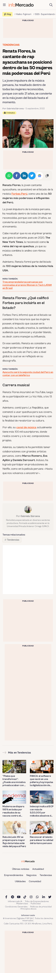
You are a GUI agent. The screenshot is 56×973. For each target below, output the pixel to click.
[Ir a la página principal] (21, 5)
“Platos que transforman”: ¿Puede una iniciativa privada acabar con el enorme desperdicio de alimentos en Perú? (14, 781)
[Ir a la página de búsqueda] (51, 5)
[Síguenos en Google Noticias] (39, 175)
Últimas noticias (20, 869)
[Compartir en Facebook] (16, 175)
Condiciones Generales (16, 906)
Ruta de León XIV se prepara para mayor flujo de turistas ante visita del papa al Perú (14, 842)
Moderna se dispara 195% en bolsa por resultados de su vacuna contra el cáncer (13, 811)
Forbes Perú (19, 193)
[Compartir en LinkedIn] (24, 175)
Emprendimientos (13, 875)
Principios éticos (28, 909)
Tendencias (10, 45)
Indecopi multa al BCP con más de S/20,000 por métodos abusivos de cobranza (41, 811)
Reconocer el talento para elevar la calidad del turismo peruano (41, 840)
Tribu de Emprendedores (37, 901)
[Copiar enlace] (47, 175)
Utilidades (20, 881)
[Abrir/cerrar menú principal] (4, 5)
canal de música (26, 427)
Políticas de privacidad (41, 906)
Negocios (31, 875)
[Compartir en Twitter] (32, 175)
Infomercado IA (15, 901)
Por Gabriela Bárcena (13, 108)
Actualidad (38, 869)
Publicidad (36, 903)
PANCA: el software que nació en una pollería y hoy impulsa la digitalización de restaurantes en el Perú (41, 781)
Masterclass (22, 903)
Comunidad (35, 881)
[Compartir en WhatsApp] (9, 175)
